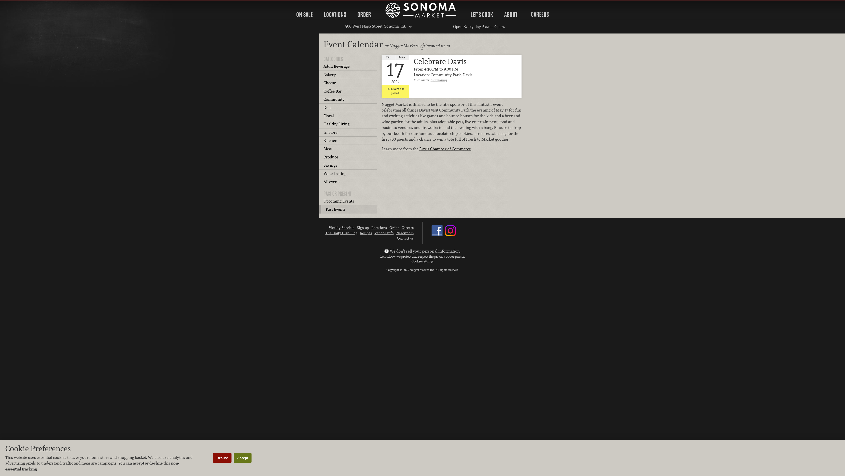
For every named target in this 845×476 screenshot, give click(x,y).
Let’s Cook (481, 14)
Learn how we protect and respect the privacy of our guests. (422, 256)
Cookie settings (422, 261)
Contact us (405, 238)
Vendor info (384, 233)
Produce (330, 157)
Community (334, 99)
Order (364, 14)
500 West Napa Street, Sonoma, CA (375, 26)
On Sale (304, 14)
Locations (335, 14)
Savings (330, 165)
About (510, 14)
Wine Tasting (334, 173)
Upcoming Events (338, 201)
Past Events (335, 209)
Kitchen (330, 140)
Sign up (363, 227)
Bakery (329, 74)
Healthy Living (336, 123)
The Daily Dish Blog (341, 233)
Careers (540, 14)
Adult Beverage (336, 66)
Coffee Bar (332, 91)
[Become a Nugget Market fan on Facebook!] (437, 235)
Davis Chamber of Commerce (445, 148)
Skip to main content (21, 3)
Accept (242, 458)
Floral (328, 115)
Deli (327, 107)
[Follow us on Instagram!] (450, 235)
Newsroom (405, 233)
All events (331, 181)
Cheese (329, 82)
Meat (327, 148)
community (439, 80)
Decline (222, 458)
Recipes (366, 233)
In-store (330, 132)
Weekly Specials (341, 227)
